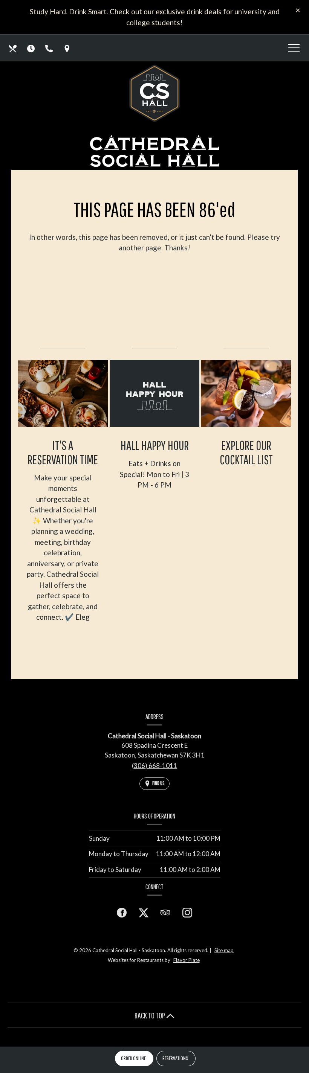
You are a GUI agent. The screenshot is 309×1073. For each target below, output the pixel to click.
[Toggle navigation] (294, 49)
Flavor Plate (186, 960)
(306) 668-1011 (154, 766)
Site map (224, 950)
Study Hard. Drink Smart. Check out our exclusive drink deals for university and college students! (155, 17)
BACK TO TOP (150, 1015)
